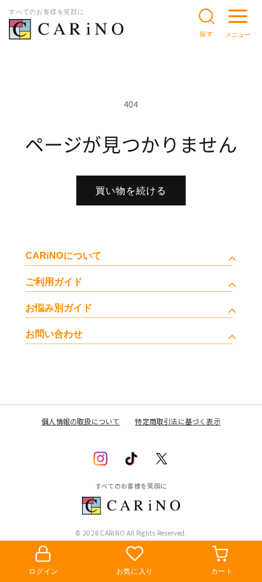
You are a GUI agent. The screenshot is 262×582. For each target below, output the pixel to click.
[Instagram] (100, 458)
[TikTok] (131, 458)
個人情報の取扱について (80, 421)
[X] (161, 458)
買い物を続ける (131, 190)
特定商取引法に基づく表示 (177, 421)
